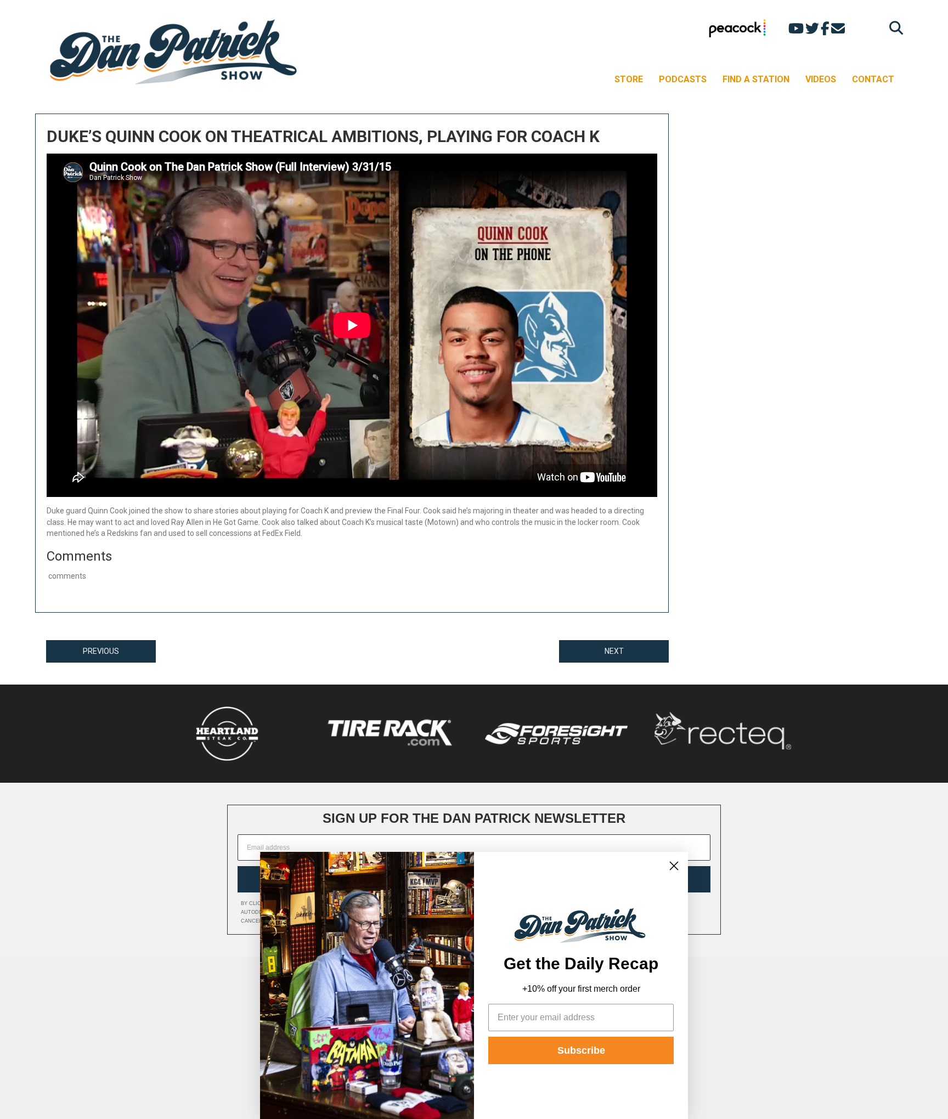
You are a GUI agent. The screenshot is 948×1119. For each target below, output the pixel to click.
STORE (628, 79)
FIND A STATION (756, 79)
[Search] (893, 27)
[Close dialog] (674, 865)
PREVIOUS (101, 651)
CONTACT (873, 79)
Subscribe (581, 1050)
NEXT (614, 651)
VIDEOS (820, 79)
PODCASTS (683, 79)
